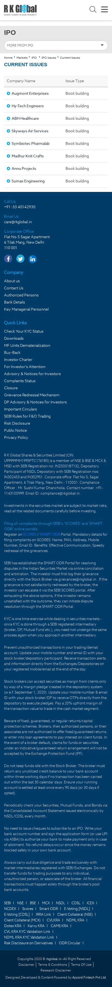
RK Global (20, 10)
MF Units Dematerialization (27, 345)
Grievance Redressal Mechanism (32, 395)
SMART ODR (50, 534)
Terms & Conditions (52, 965)
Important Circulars (20, 409)
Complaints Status (20, 380)
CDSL (75, 903)
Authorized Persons (21, 295)
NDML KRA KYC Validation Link (29, 937)
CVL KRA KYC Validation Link (27, 931)
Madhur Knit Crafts (28, 156)
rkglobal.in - (54, 959)
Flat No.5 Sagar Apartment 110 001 (27, 242)
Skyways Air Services (30, 130)
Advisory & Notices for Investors (32, 373)
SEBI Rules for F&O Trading (27, 416)
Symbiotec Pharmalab (30, 143)
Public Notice (15, 430)
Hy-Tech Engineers (28, 105)
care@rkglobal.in (18, 221)
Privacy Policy (16, 437)
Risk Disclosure (17, 423)
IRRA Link (43, 914)
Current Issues (70, 58)
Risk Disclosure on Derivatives (28, 943)
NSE (20, 903)
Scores (27, 908)
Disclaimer (26, 965)
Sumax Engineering (28, 181)
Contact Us (13, 288)
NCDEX (10, 908)
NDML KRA (75, 920)
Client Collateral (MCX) (22, 920)
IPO (34, 58)
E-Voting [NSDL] (77, 908)
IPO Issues (49, 58)
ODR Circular (69, 943)
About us (12, 280)
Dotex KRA (12, 926)
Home (8, 58)
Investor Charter (18, 359)
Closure (11, 387)
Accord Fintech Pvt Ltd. (89, 977)
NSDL (60, 903)
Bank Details (14, 302)
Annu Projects (24, 168)
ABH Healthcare (25, 118)
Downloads (14, 338)
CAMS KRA (59, 926)
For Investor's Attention (24, 366)
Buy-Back (12, 352)
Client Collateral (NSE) (75, 914)
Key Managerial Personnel (26, 309)
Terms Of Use (81, 965)
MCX (46, 903)
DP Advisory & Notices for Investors (35, 402)
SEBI (7, 903)
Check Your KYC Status (23, 331)
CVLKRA (53, 920)
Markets (22, 58)
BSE (33, 903)
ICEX (90, 903)
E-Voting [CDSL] (17, 914)
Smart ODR (48, 908)
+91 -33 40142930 (19, 206)
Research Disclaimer (56, 970)
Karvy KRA (36, 926)
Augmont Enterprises (30, 93)
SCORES (30, 534)
